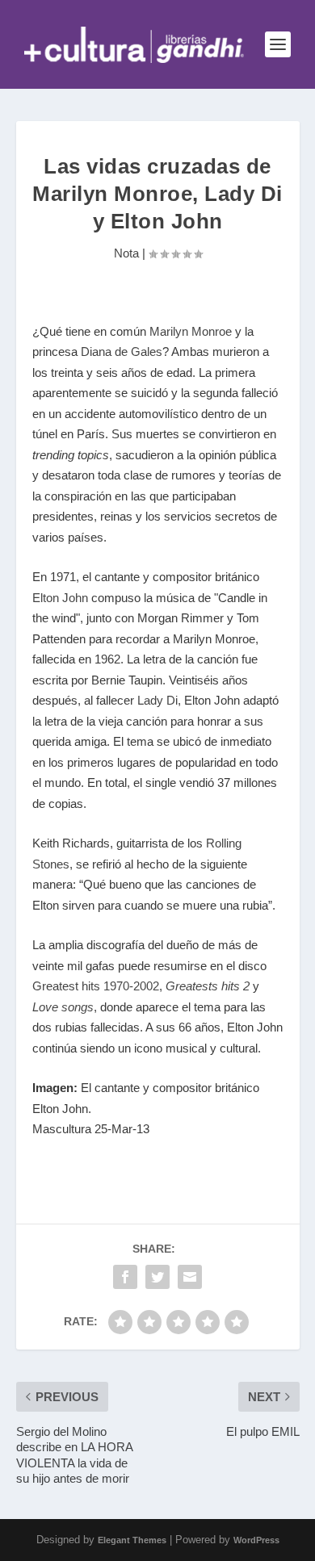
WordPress (256, 1540)
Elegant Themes (132, 1540)
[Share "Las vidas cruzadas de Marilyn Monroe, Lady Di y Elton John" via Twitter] (157, 1277)
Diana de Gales (121, 351)
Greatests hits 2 (208, 986)
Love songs (63, 1007)
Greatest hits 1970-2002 (95, 986)
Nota (126, 253)
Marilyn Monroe (190, 331)
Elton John (60, 598)
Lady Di (157, 700)
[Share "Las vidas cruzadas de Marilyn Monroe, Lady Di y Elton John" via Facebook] (125, 1277)
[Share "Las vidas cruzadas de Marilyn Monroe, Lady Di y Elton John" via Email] (190, 1277)
